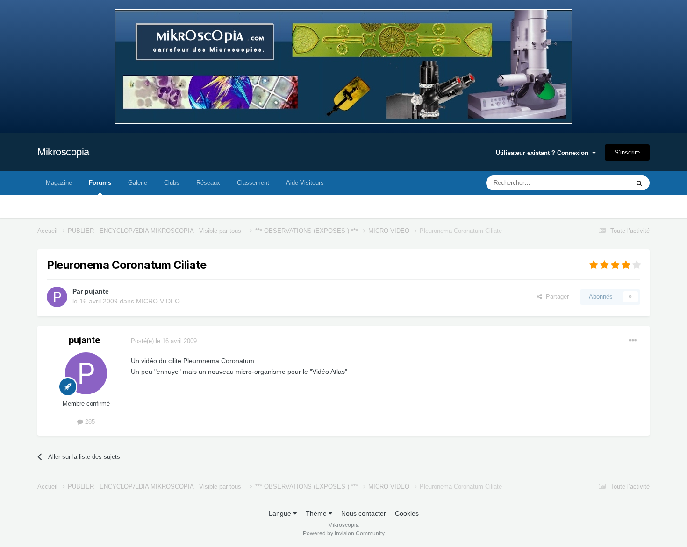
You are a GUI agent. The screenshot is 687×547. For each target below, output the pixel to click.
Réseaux (208, 182)
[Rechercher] (639, 182)
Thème (317, 513)
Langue (281, 513)
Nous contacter (363, 513)
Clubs (171, 182)
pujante (97, 291)
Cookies (407, 513)
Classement (253, 182)
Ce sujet (605, 183)
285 (89, 421)
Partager (555, 296)
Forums (100, 182)
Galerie (137, 182)
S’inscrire (627, 152)
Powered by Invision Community (344, 533)
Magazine (59, 182)
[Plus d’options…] (632, 340)
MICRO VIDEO (158, 301)
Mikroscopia (63, 152)
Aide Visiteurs (305, 182)
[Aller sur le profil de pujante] (57, 297)
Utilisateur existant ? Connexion (544, 152)
